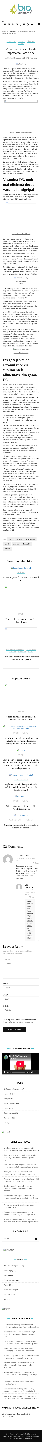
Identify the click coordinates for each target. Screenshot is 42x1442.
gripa (10, 539)
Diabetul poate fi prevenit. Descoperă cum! (21, 578)
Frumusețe (11, 41)
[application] (20, 1063)
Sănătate (31, 41)
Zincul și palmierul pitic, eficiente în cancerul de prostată (21, 826)
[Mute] (32, 1072)
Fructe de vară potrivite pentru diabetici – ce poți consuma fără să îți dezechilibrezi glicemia (21, 1165)
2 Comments (32, 58)
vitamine (7, 549)
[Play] (5, 1072)
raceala (7, 544)
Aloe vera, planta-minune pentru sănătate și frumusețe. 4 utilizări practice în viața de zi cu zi (21, 1220)
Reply (37, 863)
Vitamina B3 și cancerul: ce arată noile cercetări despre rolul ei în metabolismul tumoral (21, 1180)
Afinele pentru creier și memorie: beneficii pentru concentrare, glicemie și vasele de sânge (21, 1149)
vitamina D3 (26, 544)
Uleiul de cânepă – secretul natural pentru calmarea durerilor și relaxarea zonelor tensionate (19, 1188)
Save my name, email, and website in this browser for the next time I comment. (20, 1020)
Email (5, 995)
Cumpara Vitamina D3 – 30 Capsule (21, 234)
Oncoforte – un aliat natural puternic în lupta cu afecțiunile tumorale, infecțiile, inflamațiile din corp (21, 741)
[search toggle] (39, 24)
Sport (21, 44)
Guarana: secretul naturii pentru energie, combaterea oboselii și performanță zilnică (19, 1213)
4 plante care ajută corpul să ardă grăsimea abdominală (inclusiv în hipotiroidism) (21, 787)
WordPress (29, 1438)
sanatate (16, 544)
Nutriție (21, 41)
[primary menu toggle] (3, 21)
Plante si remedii (21, 779)
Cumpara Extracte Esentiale (21, 353)
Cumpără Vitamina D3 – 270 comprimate (21, 132)
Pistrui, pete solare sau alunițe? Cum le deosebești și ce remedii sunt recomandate (19, 1173)
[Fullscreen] (36, 1072)
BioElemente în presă (15, 650)
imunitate (19, 539)
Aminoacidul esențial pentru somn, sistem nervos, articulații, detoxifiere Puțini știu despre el (21, 1197)
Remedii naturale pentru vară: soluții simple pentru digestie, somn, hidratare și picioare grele (20, 1157)
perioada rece (30, 539)
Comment (6, 959)
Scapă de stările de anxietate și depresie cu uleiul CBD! (21, 718)
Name (5, 983)
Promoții (7, 1108)
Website (6, 1006)
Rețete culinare (9, 1113)
